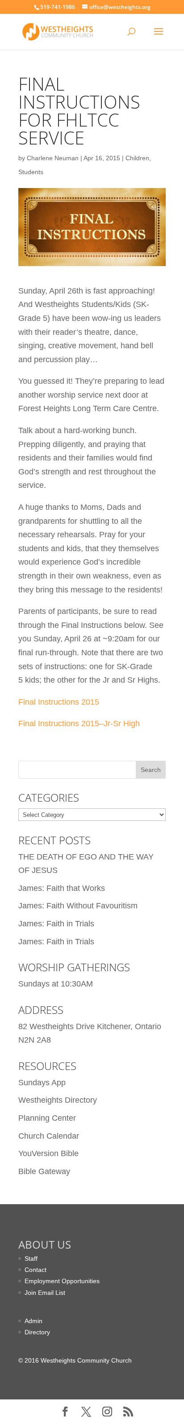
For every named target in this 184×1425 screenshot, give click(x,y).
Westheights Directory (57, 1100)
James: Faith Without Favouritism (78, 905)
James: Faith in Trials (56, 923)
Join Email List (45, 1292)
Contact (35, 1269)
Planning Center (47, 1118)
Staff (31, 1258)
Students (30, 171)
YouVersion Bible (48, 1153)
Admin (33, 1320)
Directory (37, 1332)
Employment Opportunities (62, 1281)
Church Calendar (48, 1135)
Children (137, 158)
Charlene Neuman (53, 158)
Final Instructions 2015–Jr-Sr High (79, 723)
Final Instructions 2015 (58, 701)
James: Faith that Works (61, 888)
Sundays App (42, 1082)
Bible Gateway (44, 1171)
